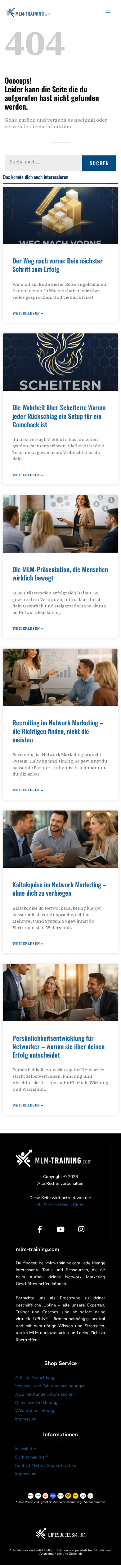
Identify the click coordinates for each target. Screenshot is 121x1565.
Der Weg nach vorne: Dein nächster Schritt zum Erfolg (57, 265)
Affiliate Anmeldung (34, 1377)
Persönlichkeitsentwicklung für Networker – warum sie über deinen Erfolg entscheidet (58, 1046)
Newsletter (25, 1449)
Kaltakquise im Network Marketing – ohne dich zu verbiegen (59, 889)
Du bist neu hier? (31, 1457)
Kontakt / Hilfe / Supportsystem (45, 1465)
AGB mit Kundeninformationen (45, 1394)
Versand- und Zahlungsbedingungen (50, 1386)
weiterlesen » (27, 313)
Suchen (99, 163)
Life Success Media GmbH (60, 1205)
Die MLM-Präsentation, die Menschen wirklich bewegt (60, 573)
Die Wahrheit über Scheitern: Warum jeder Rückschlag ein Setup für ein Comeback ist (58, 415)
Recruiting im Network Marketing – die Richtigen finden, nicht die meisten (57, 731)
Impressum (26, 1419)
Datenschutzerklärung (36, 1403)
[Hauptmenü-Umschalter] (108, 12)
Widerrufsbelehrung (34, 1411)
